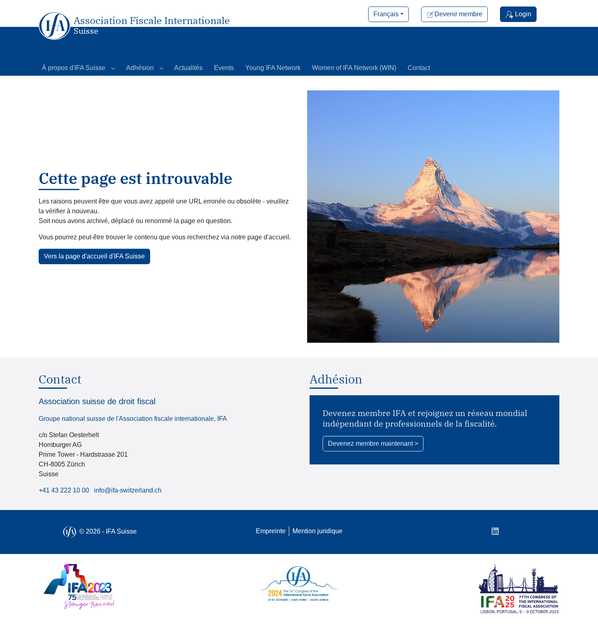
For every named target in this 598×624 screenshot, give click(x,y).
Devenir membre (458, 14)
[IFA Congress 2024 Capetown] (299, 585)
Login (522, 14)
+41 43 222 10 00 (64, 490)
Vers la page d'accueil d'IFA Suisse (94, 256)
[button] (388, 14)
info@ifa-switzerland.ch (128, 490)
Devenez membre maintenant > (373, 443)
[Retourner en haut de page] (580, 606)
